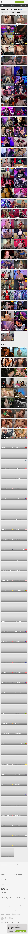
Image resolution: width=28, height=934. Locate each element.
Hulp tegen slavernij (5, 884)
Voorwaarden (4, 874)
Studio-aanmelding (18, 874)
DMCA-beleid (4, 876)
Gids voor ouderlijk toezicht (7, 881)
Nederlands (20, 864)
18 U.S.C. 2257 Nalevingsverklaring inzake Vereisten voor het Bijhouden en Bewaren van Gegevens (13, 923)
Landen (13, 12)
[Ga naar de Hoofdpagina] (8, 1)
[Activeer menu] (1, 2)
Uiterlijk (5, 12)
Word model (17, 871)
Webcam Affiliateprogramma (20, 876)
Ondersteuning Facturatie (6, 894)
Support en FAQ (4, 892)
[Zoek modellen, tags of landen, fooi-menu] (26, 5)
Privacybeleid (4, 871)
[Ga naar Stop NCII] (9, 918)
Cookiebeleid (4, 879)
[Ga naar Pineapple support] (2, 918)
